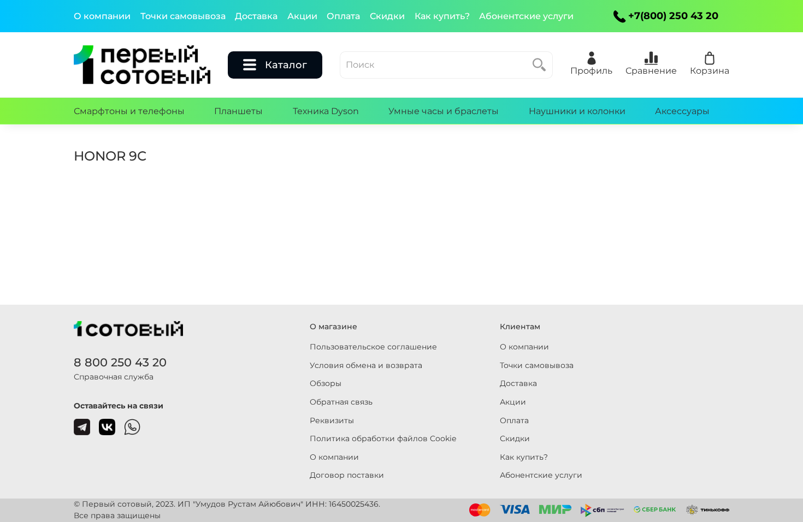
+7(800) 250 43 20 (673, 16)
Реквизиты (332, 420)
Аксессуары (682, 111)
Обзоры (325, 383)
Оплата (343, 16)
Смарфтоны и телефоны (129, 111)
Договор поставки (347, 475)
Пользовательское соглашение (373, 347)
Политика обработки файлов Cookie (383, 438)
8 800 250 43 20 (120, 362)
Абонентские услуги (526, 16)
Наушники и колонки (577, 111)
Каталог (286, 65)
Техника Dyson (326, 111)
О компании (102, 16)
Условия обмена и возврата (366, 365)
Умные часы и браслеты (443, 111)
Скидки (387, 16)
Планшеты (238, 111)
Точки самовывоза (183, 16)
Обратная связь (341, 402)
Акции (302, 16)
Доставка (256, 16)
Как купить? (442, 16)
